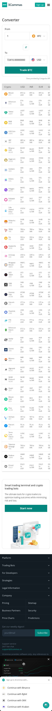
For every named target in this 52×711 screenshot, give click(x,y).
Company (7, 595)
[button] (46, 705)
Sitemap (32, 603)
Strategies (7, 580)
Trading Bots (8, 565)
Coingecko (43, 78)
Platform (6, 557)
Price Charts (8, 618)
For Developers (9, 572)
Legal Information (11, 588)
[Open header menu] (48, 4)
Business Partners (11, 610)
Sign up (40, 4)
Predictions (34, 618)
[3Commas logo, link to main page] (12, 4)
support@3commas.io (12, 649)
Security (32, 610)
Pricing (5, 603)
